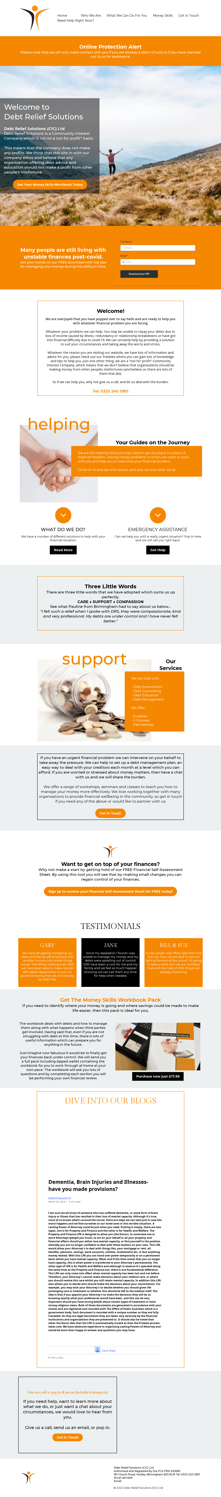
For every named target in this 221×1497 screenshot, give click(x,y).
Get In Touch (189, 15)
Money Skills (163, 15)
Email (124, 255)
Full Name (126, 241)
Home (62, 15)
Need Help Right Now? (75, 20)
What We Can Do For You (127, 15)
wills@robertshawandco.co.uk (142, 1481)
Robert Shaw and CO (59, 1197)
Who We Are (91, 15)
